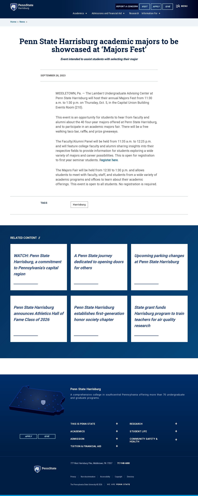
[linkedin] (30, 423)
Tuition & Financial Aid (85, 446)
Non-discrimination (88, 477)
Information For (150, 13)
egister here (109, 160)
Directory (130, 477)
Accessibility (105, 477)
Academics (78, 13)
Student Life (138, 431)
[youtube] (44, 423)
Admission (77, 439)
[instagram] (51, 423)
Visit (144, 6)
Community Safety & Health (144, 440)
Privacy (73, 477)
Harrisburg (79, 204)
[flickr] (37, 423)
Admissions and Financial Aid (107, 13)
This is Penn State (82, 424)
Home (13, 22)
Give (167, 6)
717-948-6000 (123, 463)
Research (134, 13)
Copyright (118, 477)
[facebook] (23, 423)
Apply (156, 6)
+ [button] (117, 424)
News (22, 22)
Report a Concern (127, 6)
